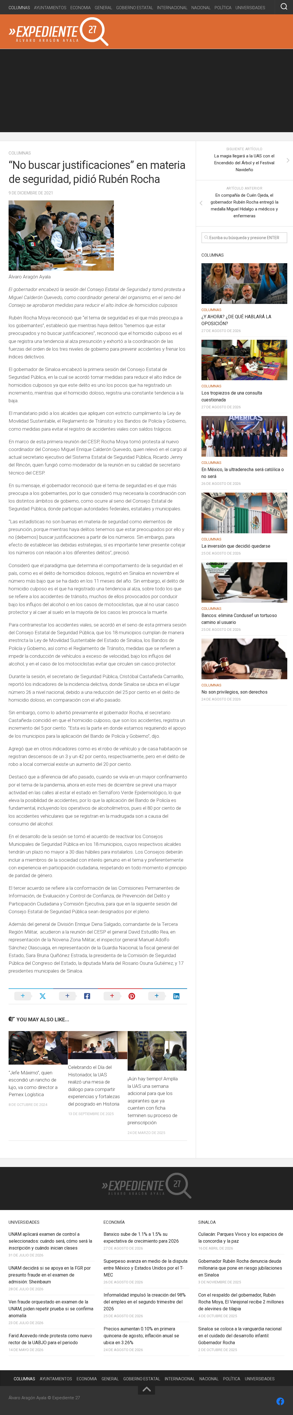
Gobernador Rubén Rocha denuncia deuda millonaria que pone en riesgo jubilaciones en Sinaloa (240, 1268)
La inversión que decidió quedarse (235, 546)
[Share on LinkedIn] (164, 996)
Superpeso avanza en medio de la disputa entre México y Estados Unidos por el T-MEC (145, 1268)
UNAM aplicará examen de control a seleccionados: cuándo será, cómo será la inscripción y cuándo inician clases (50, 1241)
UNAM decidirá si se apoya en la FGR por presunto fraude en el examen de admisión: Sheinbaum (50, 1275)
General (103, 7)
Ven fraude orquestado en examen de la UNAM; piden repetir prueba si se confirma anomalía (51, 1308)
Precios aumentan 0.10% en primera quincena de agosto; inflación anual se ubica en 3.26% (141, 1335)
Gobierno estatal (134, 7)
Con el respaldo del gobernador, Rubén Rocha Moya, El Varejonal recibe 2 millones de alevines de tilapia (241, 1301)
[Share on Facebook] (75, 996)
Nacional (201, 7)
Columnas (19, 7)
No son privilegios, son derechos (234, 692)
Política (223, 7)
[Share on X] (31, 996)
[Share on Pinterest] (120, 996)
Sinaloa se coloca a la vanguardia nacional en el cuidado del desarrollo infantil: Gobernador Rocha (240, 1335)
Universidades (250, 7)
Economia (80, 7)
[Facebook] (280, 1402)
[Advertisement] (146, 92)
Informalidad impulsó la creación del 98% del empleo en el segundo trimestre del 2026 (145, 1301)
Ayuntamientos (50, 7)
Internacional (172, 7)
